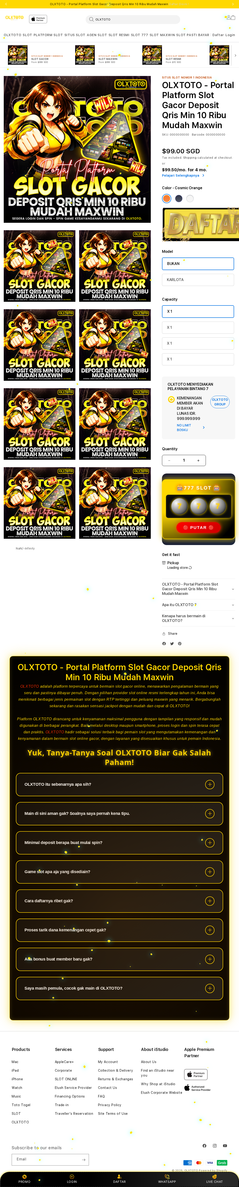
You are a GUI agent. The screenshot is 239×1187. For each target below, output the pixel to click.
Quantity (169, 449)
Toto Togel (21, 1105)
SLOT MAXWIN (162, 35)
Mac (15, 1062)
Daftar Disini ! (179, 4)
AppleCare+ (64, 1062)
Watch (17, 1088)
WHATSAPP (167, 1182)
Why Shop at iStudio (158, 1084)
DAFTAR (119, 1182)
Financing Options (70, 1096)
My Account (108, 1062)
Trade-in (62, 1105)
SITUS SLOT (74, 35)
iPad (15, 1070)
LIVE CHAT (214, 1182)
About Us (148, 1062)
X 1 (169, 311)
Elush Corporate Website (161, 1092)
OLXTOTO (12, 35)
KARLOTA (175, 280)
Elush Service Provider (73, 1088)
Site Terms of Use (113, 1113)
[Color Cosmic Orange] (166, 198)
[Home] (14, 18)
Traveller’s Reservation (74, 1113)
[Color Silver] (190, 198)
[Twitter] (173, 644)
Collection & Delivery (115, 1070)
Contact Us (107, 1088)
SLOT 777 (139, 35)
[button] (12, 35)
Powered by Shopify (213, 1170)
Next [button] (233, 4)
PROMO (24, 1182)
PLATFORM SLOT (48, 35)
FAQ (101, 1096)
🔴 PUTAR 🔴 (198, 527)
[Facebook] (165, 644)
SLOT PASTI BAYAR (192, 35)
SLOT (27, 35)
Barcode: (198, 134)
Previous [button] (6, 4)
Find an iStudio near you (157, 1073)
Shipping (190, 157)
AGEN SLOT (97, 35)
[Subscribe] (83, 1160)
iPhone (17, 1079)
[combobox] (133, 19)
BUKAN (173, 263)
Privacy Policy (110, 1105)
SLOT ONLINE (66, 1079)
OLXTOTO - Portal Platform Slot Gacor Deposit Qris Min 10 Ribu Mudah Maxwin (119, 4)
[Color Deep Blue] (179, 198)
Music (16, 1096)
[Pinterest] (181, 644)
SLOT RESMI (119, 35)
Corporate (63, 1070)
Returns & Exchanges (115, 1079)
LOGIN (72, 1182)
